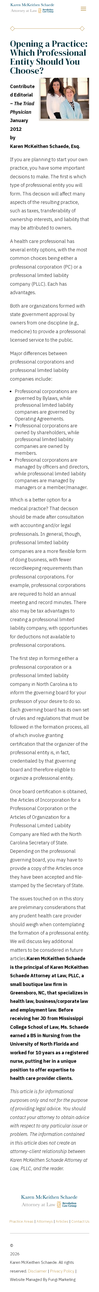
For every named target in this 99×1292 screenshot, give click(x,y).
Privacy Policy (62, 1271)
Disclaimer (37, 1271)
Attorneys (44, 1221)
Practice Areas (22, 1221)
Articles (61, 1221)
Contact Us (80, 1221)
